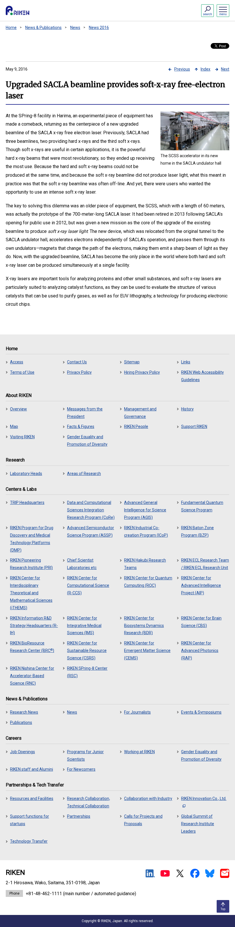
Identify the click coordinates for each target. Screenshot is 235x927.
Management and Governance (140, 413)
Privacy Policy (79, 372)
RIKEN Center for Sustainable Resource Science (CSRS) (87, 650)
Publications (21, 722)
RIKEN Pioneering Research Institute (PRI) (31, 564)
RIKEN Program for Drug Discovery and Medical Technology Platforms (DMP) (31, 538)
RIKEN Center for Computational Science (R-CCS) (88, 585)
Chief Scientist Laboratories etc (82, 564)
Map (14, 426)
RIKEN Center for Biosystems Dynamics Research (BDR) (144, 625)
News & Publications (43, 27)
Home (11, 27)
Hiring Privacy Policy (142, 372)
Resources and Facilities (31, 798)
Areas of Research (84, 473)
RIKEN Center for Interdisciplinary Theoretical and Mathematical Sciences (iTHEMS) (31, 593)
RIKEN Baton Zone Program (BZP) (197, 531)
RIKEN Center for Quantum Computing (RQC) (148, 582)
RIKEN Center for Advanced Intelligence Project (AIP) (201, 585)
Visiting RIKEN (22, 437)
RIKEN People (136, 426)
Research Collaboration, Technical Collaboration (88, 802)
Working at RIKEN (139, 751)
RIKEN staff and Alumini (31, 769)
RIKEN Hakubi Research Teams (145, 564)
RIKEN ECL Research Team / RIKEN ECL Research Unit (205, 564)
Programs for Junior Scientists (85, 755)
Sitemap (132, 362)
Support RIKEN (194, 426)
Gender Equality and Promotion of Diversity (87, 441)
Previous (182, 69)
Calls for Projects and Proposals (143, 820)
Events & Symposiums (201, 712)
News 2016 (99, 27)
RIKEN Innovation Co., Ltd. (203, 798)
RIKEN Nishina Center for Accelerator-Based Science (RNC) (32, 675)
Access (16, 362)
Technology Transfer (29, 841)
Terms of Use (22, 372)
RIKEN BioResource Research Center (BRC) (32, 647)
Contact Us (77, 362)
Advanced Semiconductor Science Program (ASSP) (90, 531)
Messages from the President (85, 413)
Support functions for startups (29, 820)
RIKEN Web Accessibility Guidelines (202, 376)
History (187, 409)
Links (185, 362)
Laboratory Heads (26, 473)
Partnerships (78, 816)
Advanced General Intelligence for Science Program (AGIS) (145, 510)
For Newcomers (81, 769)
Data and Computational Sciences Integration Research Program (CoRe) (91, 510)
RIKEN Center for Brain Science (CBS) (201, 622)
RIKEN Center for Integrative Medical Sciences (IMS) (84, 625)
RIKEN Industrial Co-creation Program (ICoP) (146, 531)
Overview (18, 409)
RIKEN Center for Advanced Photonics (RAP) (199, 650)
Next (225, 69)
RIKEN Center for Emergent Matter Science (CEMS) (147, 650)
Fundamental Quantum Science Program (202, 506)
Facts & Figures (80, 426)
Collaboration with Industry (148, 798)
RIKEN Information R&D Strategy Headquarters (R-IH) (34, 625)
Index (205, 69)
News (75, 27)
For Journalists (137, 712)
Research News (24, 712)
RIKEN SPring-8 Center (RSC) (87, 672)
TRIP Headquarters (27, 502)
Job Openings (22, 751)
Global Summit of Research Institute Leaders (197, 823)
